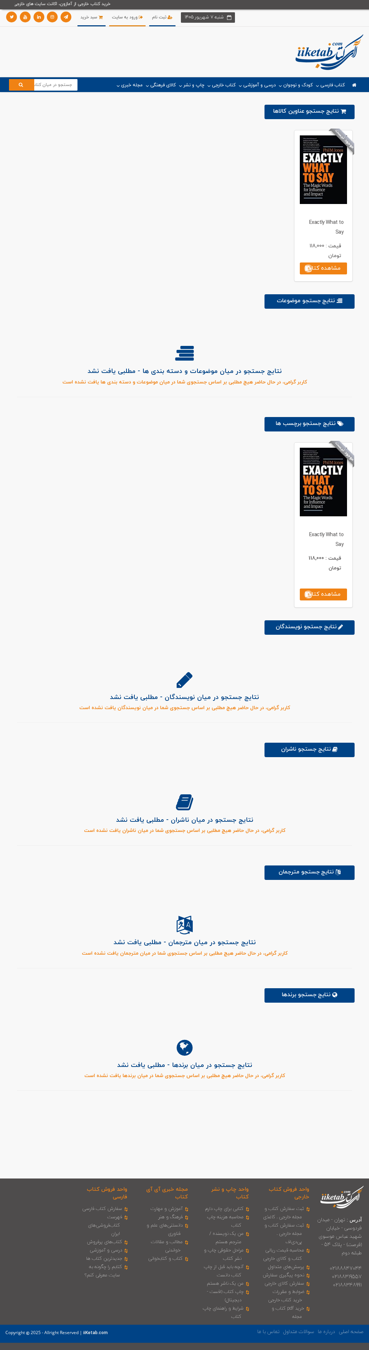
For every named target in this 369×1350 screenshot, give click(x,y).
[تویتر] (11, 17)
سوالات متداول (298, 1331)
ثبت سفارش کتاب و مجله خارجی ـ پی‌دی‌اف (284, 1233)
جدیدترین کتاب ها (104, 1258)
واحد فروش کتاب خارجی (289, 1193)
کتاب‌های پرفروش (104, 1242)
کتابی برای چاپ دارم (224, 1209)
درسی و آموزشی (106, 1250)
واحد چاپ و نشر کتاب (229, 1193)
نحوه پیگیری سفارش (283, 1275)
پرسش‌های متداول (286, 1267)
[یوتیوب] (25, 17)
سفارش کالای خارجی (284, 1283)
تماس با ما (268, 1331)
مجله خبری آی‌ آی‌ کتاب (167, 1193)
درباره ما (326, 1331)
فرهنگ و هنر (170, 1217)
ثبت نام (160, 17)
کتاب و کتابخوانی (165, 1258)
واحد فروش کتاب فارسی (107, 1193)
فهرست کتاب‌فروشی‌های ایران (105, 1225)
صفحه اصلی (351, 1331)
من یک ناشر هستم (225, 1283)
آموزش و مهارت (167, 1209)
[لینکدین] (39, 17)
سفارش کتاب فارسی (102, 1209)
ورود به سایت (125, 17)
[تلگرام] (66, 17)
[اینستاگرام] (52, 17)
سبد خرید (89, 17)
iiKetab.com (95, 1333)
